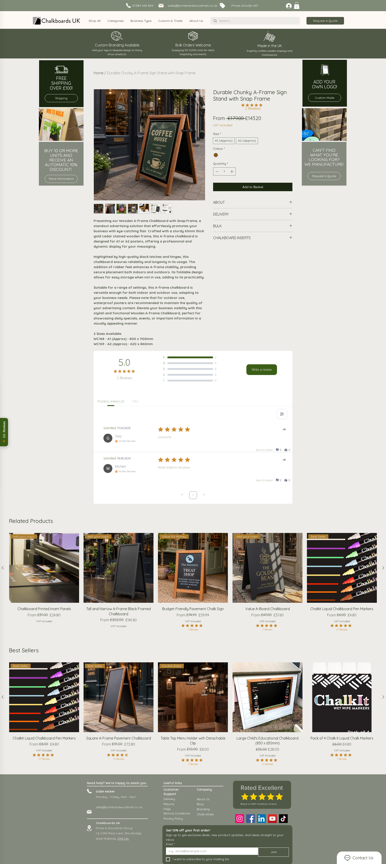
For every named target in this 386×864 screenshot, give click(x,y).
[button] (115, 21)
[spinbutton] (224, 171)
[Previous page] (182, 495)
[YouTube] (272, 818)
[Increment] (232, 171)
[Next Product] (383, 567)
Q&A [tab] (135, 401)
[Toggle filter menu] (282, 414)
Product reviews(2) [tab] (111, 401)
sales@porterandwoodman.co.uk (119, 807)
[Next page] (204, 495)
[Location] (89, 828)
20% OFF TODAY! (185, 6)
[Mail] (89, 812)
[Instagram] (239, 818)
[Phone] (89, 791)
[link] (297, 5)
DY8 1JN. (123, 838)
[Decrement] (216, 171)
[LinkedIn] (261, 818)
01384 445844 (105, 791)
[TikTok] (283, 818)
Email (170, 844)
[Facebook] (250, 818)
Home (98, 73)
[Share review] (284, 429)
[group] (193, 586)
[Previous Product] (2, 567)
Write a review (262, 369)
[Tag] (164, 6)
